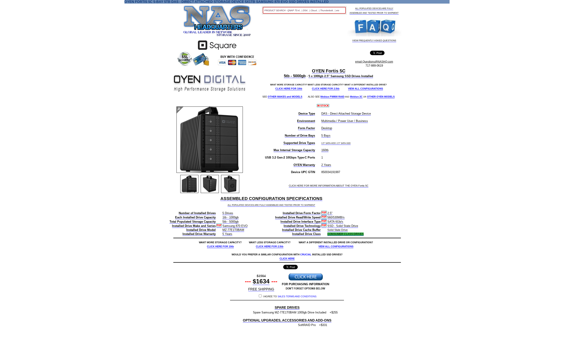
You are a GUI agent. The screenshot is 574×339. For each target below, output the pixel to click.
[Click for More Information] (217, 50)
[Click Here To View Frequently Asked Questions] (374, 27)
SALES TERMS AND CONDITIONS (297, 296)
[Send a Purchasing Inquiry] (306, 280)
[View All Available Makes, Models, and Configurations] (217, 21)
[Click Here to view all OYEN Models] (210, 83)
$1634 (261, 281)
